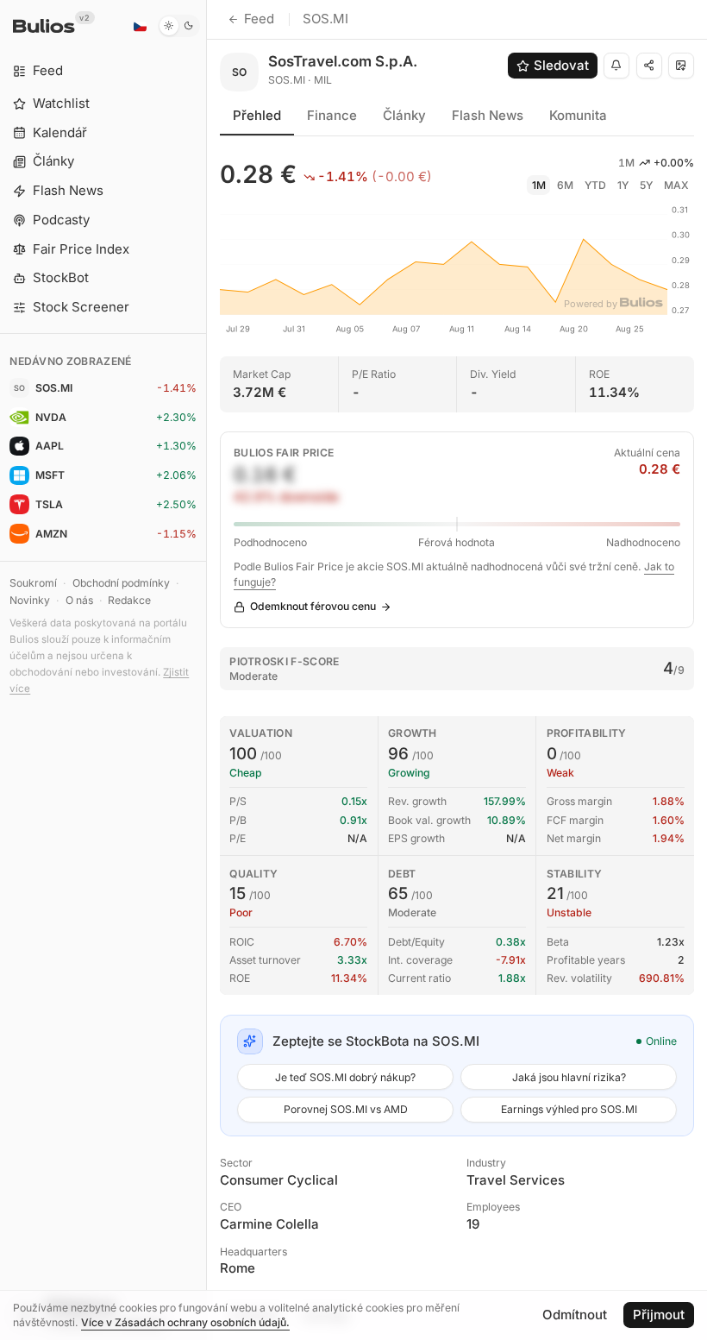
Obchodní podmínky (121, 582)
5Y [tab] (646, 185)
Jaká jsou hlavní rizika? (569, 1077)
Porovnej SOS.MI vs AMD (346, 1109)
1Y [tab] (623, 185)
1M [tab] (539, 185)
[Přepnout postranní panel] (206, 670)
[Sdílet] (649, 66)
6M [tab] (565, 185)
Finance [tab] (332, 115)
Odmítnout (574, 1314)
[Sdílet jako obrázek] (681, 66)
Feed (259, 18)
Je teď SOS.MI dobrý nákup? (345, 1077)
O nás (79, 600)
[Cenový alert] (616, 66)
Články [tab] (404, 115)
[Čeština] (139, 26)
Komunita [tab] (578, 115)
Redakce (129, 600)
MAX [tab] (676, 185)
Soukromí (33, 582)
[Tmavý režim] (179, 26)
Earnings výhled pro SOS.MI (569, 1109)
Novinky (29, 600)
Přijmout (659, 1314)
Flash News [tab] (487, 115)
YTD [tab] (595, 185)
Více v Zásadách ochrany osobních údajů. (185, 1322)
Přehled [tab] (257, 115)
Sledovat (561, 65)
